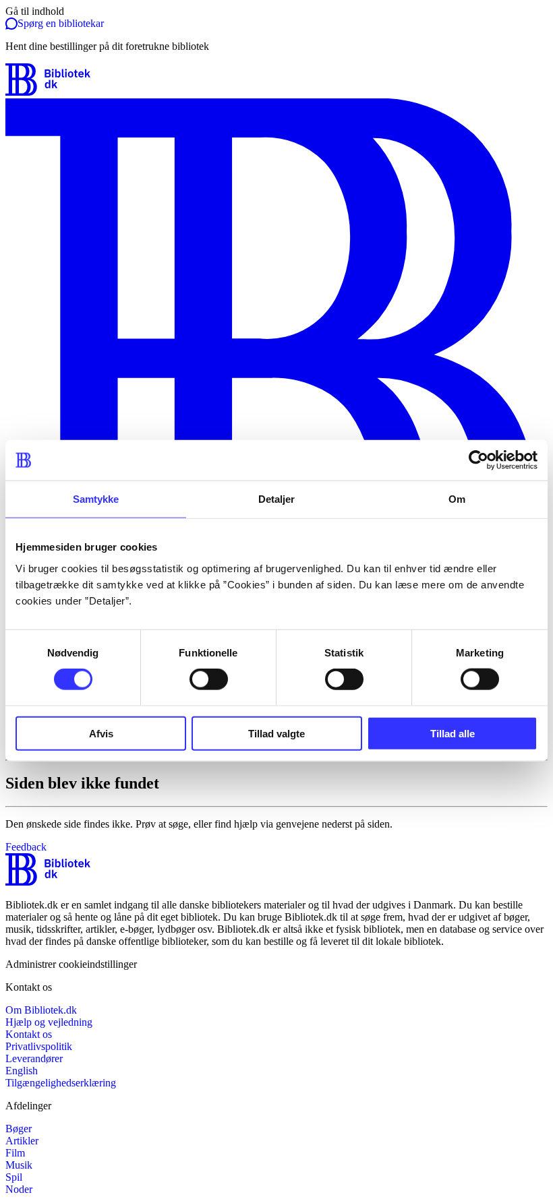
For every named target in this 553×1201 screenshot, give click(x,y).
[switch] (209, 679)
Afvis (101, 733)
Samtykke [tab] (96, 499)
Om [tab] (456, 499)
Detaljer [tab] (276, 499)
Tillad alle (452, 733)
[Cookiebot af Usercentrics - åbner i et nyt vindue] (478, 460)
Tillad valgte (276, 733)
